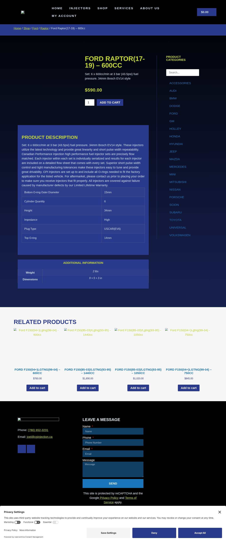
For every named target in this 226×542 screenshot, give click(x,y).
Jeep (173, 151)
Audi (173, 90)
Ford (35, 28)
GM (171, 121)
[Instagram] (31, 449)
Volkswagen (179, 235)
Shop (102, 8)
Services (124, 8)
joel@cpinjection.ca (39, 437)
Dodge (174, 106)
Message (89, 460)
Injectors (80, 8)
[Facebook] (22, 449)
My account (64, 16)
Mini (172, 174)
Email (87, 448)
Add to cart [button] (37, 388)
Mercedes (177, 166)
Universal (177, 227)
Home (57, 8)
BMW (173, 98)
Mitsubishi (177, 182)
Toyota (175, 220)
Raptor (44, 28)
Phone (87, 437)
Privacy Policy (108, 498)
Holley (175, 128)
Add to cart (110, 102)
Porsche (176, 197)
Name (87, 426)
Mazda (174, 159)
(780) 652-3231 (38, 430)
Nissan (175, 189)
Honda (174, 136)
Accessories (180, 83)
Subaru (175, 212)
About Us (150, 8)
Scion (174, 204)
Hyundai (176, 144)
